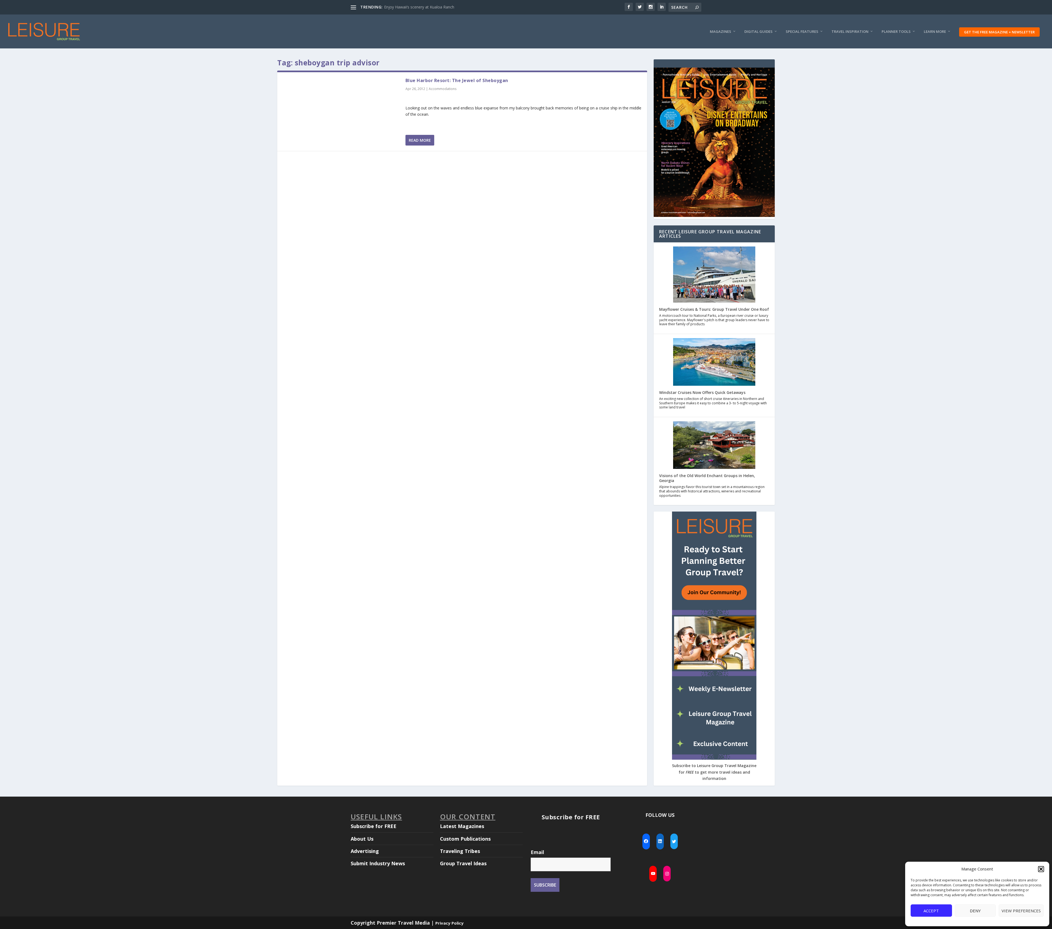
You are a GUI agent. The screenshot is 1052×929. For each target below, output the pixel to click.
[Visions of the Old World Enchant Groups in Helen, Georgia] (714, 445)
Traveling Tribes (460, 851)
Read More (420, 140)
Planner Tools (896, 31)
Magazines (720, 31)
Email (537, 852)
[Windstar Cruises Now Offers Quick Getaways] (714, 362)
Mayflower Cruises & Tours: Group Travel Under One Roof (714, 309)
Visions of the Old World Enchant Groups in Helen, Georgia (707, 478)
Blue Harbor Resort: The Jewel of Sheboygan (456, 80)
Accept (931, 910)
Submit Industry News (378, 863)
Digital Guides (758, 31)
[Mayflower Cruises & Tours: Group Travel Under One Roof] (714, 275)
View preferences (1021, 910)
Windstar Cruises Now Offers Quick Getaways (702, 392)
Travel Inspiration (849, 31)
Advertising (365, 851)
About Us (362, 838)
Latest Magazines (462, 826)
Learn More (935, 31)
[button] (1041, 869)
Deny (975, 910)
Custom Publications (465, 838)
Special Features (802, 31)
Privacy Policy (449, 923)
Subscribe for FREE (373, 826)
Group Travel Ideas (463, 863)
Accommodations (442, 88)
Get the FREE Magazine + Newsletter (999, 32)
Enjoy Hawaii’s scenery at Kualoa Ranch (419, 7)
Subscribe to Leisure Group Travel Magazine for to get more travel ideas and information (714, 772)
